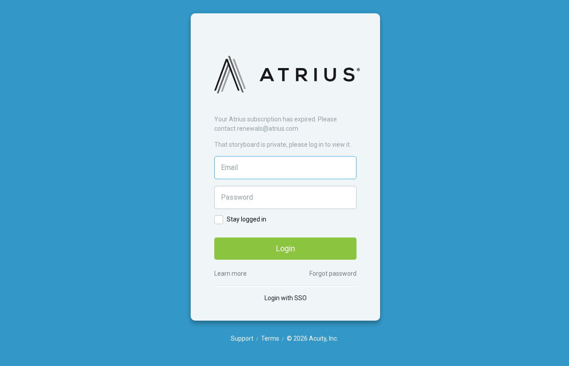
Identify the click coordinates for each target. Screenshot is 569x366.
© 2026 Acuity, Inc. (312, 338)
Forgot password (333, 273)
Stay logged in (245, 219)
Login (285, 248)
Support (243, 338)
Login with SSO (285, 298)
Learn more (230, 273)
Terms (270, 338)
